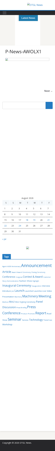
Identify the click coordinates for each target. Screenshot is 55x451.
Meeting (45, 296)
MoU (12, 301)
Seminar (14, 319)
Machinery (30, 296)
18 (27, 220)
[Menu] (4, 13)
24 (20, 225)
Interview (46, 286)
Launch (19, 291)
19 (34, 220)
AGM (9, 266)
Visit (50, 320)
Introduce (6, 291)
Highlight (35, 281)
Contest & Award (33, 276)
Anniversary (16, 266)
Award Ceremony (24, 272)
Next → (48, 91)
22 (5, 225)
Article (6, 272)
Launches (38, 291)
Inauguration (37, 286)
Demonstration (13, 281)
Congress (19, 277)
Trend (46, 320)
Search (49, 105)
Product (24, 314)
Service (25, 320)
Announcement (36, 265)
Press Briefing (21, 308)
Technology (36, 319)
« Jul (4, 239)
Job (12, 291)
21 (48, 220)
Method (5, 302)
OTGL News (25, 442)
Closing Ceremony (38, 272)
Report (40, 313)
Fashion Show (25, 281)
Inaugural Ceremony (16, 285)
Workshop (7, 324)
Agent (4, 266)
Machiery (18, 297)
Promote (31, 314)
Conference (8, 276)
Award (14, 272)
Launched (29, 291)
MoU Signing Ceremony (25, 302)
